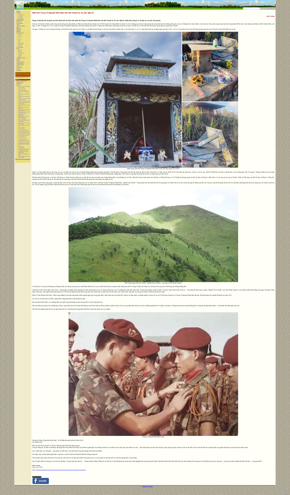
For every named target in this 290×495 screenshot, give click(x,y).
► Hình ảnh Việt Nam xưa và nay (24, 102)
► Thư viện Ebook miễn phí (23, 130)
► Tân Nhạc (20, 17)
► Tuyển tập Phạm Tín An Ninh (23, 140)
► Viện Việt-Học (21, 146)
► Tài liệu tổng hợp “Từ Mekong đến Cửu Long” (24, 123)
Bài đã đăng (19, 70)
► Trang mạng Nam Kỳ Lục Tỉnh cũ (22, 77)
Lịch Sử (18, 24)
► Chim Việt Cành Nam (22, 90)
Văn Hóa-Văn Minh (20, 63)
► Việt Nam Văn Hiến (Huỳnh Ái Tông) (23, 154)
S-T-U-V (19, 40)
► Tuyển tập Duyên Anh (22, 139)
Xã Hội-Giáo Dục (20, 67)
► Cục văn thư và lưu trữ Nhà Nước (23, 92)
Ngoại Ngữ (19, 30)
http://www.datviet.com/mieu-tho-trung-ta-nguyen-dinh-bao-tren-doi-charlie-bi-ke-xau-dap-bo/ (61, 470)
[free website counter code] (36, 477)
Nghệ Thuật (19, 28)
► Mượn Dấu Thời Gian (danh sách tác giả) (23, 108)
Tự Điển (18, 60)
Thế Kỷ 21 (20, 55)
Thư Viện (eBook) (20, 82)
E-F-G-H (19, 35)
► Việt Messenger (21, 147)
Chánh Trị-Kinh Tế (20, 20)
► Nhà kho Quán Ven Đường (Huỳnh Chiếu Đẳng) (23, 117)
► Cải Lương (20, 16)
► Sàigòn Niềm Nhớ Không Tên (23, 120)
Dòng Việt (20, 51)
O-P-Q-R (19, 39)
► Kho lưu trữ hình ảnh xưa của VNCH (24, 105)
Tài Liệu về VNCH (20, 47)
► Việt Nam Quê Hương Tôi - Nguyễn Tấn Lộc (23, 152)
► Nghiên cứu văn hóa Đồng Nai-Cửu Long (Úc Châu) (24, 112)
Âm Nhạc (18, 12)
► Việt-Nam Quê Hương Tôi (23, 150)
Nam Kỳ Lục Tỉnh (33, 8)
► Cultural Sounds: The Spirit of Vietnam (23, 94)
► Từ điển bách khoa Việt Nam (23, 141)
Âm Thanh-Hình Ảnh (20, 19)
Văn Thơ (18, 66)
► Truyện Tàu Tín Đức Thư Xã (23, 132)
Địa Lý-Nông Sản (20, 23)
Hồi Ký (18, 27)
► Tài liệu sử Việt (21, 121)
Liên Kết (18, 85)
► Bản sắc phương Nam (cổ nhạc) (24, 86)
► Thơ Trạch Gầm (21, 127)
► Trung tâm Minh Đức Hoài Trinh (24, 131)
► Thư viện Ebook (21, 128)
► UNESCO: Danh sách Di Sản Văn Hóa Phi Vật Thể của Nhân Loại (23, 144)
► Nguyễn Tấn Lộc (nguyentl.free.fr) (21, 115)
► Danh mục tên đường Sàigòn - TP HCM (24, 97)
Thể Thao (18, 59)
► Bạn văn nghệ (21, 87)
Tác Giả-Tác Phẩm (20, 32)
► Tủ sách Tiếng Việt (22, 136)
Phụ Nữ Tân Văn (21, 52)
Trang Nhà (18, 11)
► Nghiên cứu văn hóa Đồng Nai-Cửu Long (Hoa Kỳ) (24, 110)
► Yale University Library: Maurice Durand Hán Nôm (24, 157)
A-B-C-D (19, 34)
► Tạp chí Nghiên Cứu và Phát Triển (23, 126)
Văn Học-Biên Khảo (20, 64)
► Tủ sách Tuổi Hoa (21, 137)
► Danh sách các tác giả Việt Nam (24, 98)
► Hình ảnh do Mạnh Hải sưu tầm (24, 101)
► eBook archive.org (21, 99)
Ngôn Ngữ (18, 31)
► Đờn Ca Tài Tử (21, 15)
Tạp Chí (18, 48)
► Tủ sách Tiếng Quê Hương (23, 135)
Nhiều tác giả (20, 44)
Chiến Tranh (19, 21)
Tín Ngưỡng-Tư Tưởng (21, 57)
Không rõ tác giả (21, 43)
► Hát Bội (20, 13)
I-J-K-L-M (19, 36)
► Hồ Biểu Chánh (21, 103)
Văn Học (19, 56)
